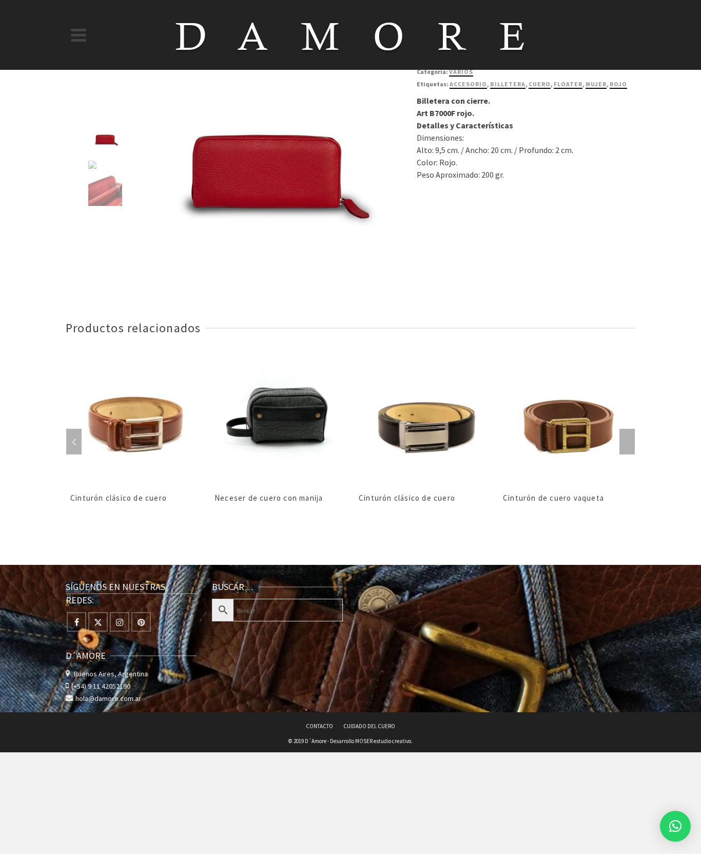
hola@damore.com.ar (108, 698)
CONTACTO (319, 726)
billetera (507, 84)
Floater (568, 84)
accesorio (468, 84)
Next (627, 441)
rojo (618, 84)
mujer (596, 84)
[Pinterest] (141, 622)
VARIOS (461, 71)
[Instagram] (119, 622)
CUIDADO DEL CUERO (369, 726)
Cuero (540, 84)
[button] (675, 826)
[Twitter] (98, 622)
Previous (74, 441)
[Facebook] (76, 622)
